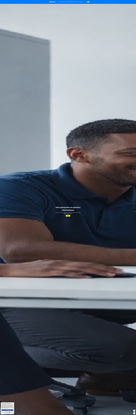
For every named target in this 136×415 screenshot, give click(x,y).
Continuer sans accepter (7, 411)
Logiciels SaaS (70, 1)
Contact (77, 1)
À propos (63, 1)
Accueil (60, 1)
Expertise (73, 1)
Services (66, 1)
